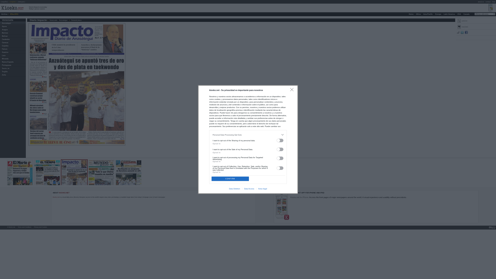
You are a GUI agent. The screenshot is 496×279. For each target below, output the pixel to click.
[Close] (292, 90)
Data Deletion (234, 189)
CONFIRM (230, 179)
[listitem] (248, 134)
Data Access (249, 189)
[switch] (280, 140)
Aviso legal (262, 189)
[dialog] (248, 139)
